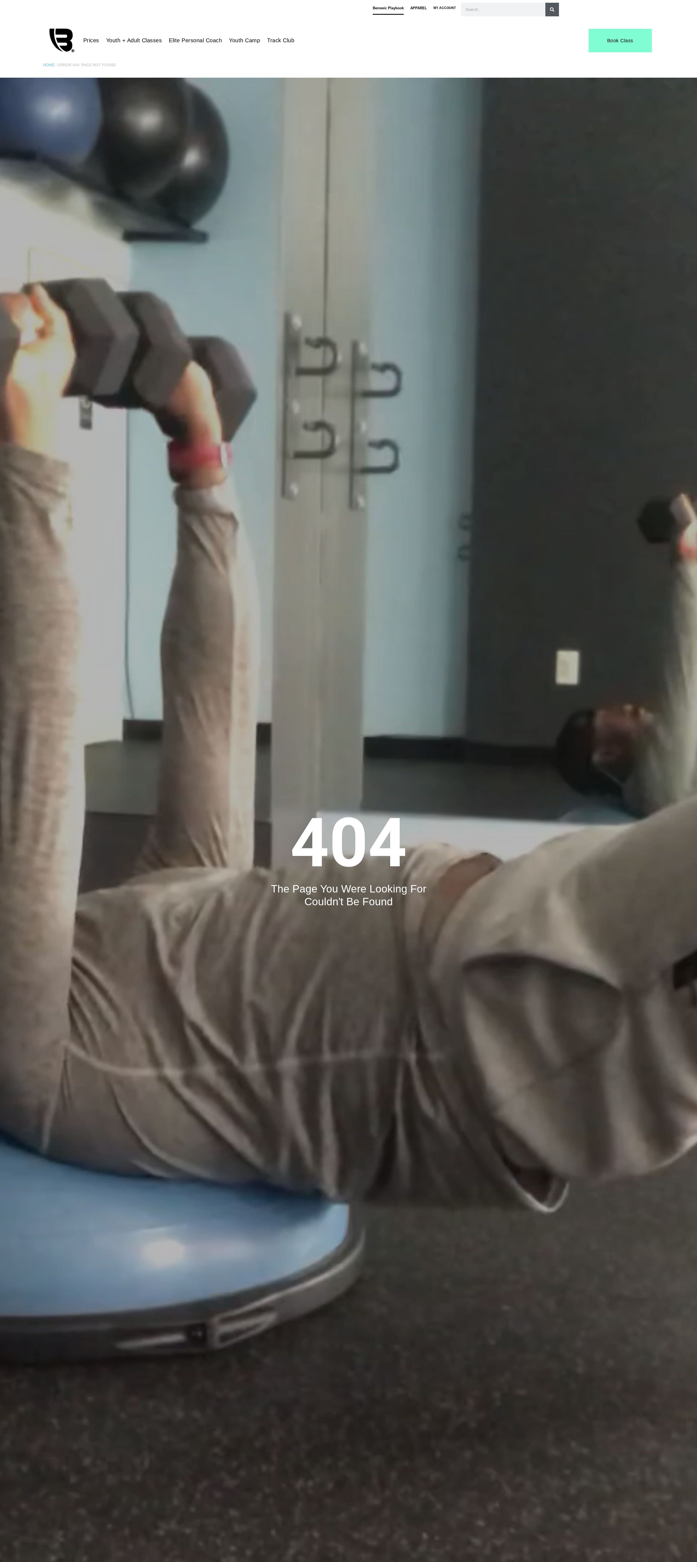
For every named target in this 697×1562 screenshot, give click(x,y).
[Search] (552, 9)
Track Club (280, 40)
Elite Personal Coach (195, 40)
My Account (444, 8)
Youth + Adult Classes (134, 40)
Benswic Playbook (388, 8)
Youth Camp (244, 40)
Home (48, 65)
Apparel (418, 8)
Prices (91, 40)
